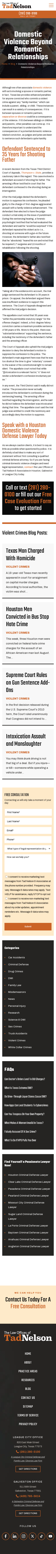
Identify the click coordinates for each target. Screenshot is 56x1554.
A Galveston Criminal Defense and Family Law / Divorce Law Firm (28, 1503)
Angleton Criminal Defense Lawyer (28, 1246)
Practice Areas (28, 1371)
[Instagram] (23, 1536)
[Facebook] (5, 1536)
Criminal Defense (18, 964)
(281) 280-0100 (28, 13)
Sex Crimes (15, 1026)
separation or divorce (14, 116)
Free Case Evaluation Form (28, 498)
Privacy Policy (28, 1424)
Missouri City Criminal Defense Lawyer (26, 1205)
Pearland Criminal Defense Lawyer (28, 1195)
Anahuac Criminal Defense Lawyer (28, 1239)
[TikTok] (41, 1536)
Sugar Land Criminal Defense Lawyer (25, 1216)
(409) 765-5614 (30, 1496)
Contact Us (28, 1397)
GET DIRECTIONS (28, 1469)
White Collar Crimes (20, 1047)
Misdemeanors (17, 992)
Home (5, 64)
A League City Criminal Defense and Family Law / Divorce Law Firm (28, 1459)
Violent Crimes (16, 1040)
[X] (32, 1536)
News (11, 999)
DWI (10, 978)
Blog (13, 64)
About (28, 1362)
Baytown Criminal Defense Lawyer (28, 1232)
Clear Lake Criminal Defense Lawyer (29, 1181)
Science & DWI (16, 1019)
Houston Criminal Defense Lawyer (28, 1174)
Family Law (14, 985)
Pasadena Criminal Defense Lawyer (29, 1188)
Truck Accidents (17, 1033)
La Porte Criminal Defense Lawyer (28, 1225)
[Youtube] (50, 1536)
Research (14, 1012)
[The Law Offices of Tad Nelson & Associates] (16, 5)
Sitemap (28, 1406)
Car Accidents (16, 957)
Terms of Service (28, 1415)
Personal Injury (17, 1006)
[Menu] (51, 5)
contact (28, 467)
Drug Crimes (15, 971)
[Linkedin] (14, 1536)
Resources (28, 1380)
